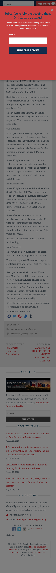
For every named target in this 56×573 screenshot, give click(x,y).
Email (12, 34)
